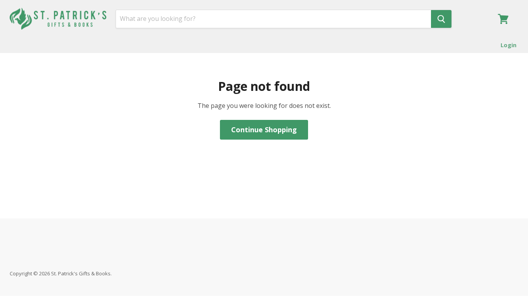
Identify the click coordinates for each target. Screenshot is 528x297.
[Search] (441, 19)
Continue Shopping (264, 129)
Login (508, 45)
